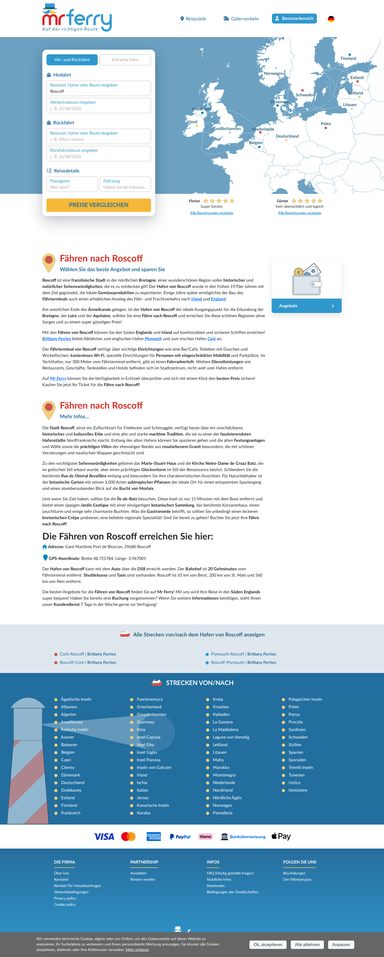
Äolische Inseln (74, 730)
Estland (68, 798)
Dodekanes (71, 790)
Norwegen (222, 805)
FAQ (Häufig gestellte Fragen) (230, 873)
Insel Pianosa (149, 760)
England (218, 299)
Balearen (69, 745)
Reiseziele (196, 19)
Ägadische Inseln (76, 699)
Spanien (296, 752)
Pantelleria (222, 813)
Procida (296, 722)
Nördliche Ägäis (227, 798)
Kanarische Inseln (153, 805)
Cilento (67, 767)
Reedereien (216, 886)
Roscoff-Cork (72, 662)
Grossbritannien (151, 714)
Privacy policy (65, 898)
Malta (218, 760)
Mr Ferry (58, 378)
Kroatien (221, 707)
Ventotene (297, 790)
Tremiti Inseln (301, 767)
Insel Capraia (148, 737)
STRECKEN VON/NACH (200, 683)
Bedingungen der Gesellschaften (232, 892)
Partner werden (142, 879)
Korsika (143, 813)
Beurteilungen (294, 873)
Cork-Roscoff (72, 654)
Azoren (67, 737)
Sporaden (297, 760)
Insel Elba (145, 745)
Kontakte (61, 879)
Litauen (219, 752)
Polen (294, 707)
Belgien (67, 752)
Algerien (68, 714)
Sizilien (295, 745)
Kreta (218, 699)
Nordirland (223, 790)
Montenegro (224, 775)
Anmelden (138, 873)
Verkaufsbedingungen (71, 892)
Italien (142, 790)
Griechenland (149, 707)
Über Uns (61, 873)
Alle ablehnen (307, 945)
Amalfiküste (72, 722)
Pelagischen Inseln (305, 699)
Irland (196, 299)
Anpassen (341, 945)
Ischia (142, 783)
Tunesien (297, 775)
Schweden (298, 737)
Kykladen (221, 714)
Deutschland (72, 783)
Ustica (294, 783)
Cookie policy (64, 905)
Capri (66, 760)
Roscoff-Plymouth (228, 662)
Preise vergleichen (99, 205)
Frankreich (70, 813)
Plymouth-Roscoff (228, 654)
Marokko (221, 767)
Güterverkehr (245, 19)
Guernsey (145, 722)
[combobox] (98, 91)
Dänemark (70, 775)
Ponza (294, 714)
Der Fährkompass (297, 879)
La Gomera (223, 722)
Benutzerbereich (297, 18)
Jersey (142, 798)
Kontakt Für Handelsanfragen (77, 886)
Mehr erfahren (137, 950)
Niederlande (224, 783)
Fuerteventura (150, 699)
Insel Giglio (147, 752)
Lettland (220, 745)
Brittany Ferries (56, 339)
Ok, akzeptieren (268, 945)
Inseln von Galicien (154, 767)
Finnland (69, 805)
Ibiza (141, 730)
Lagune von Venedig (231, 737)
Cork (211, 339)
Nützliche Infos (219, 879)
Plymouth (153, 339)
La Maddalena (225, 730)
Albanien (69, 707)
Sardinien (297, 730)
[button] (334, 19)
